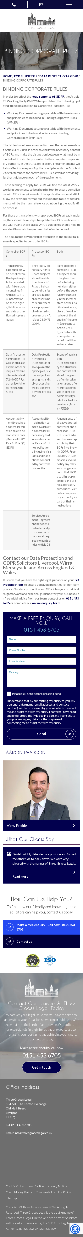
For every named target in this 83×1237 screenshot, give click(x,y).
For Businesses (25, 76)
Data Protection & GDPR (58, 76)
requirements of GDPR (48, 96)
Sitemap (11, 1198)
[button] (69, 4)
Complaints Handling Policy (53, 1192)
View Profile (17, 825)
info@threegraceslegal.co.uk (33, 1133)
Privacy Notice (43, 715)
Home (7, 76)
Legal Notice (35, 1186)
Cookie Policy (15, 1186)
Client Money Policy (19, 1192)
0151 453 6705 (41, 630)
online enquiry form (46, 603)
